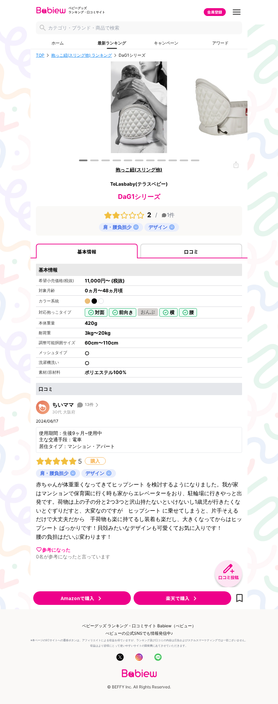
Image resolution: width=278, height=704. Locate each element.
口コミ (191, 251)
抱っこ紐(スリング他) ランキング (81, 55)
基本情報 (86, 251)
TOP (40, 55)
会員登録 (214, 12)
